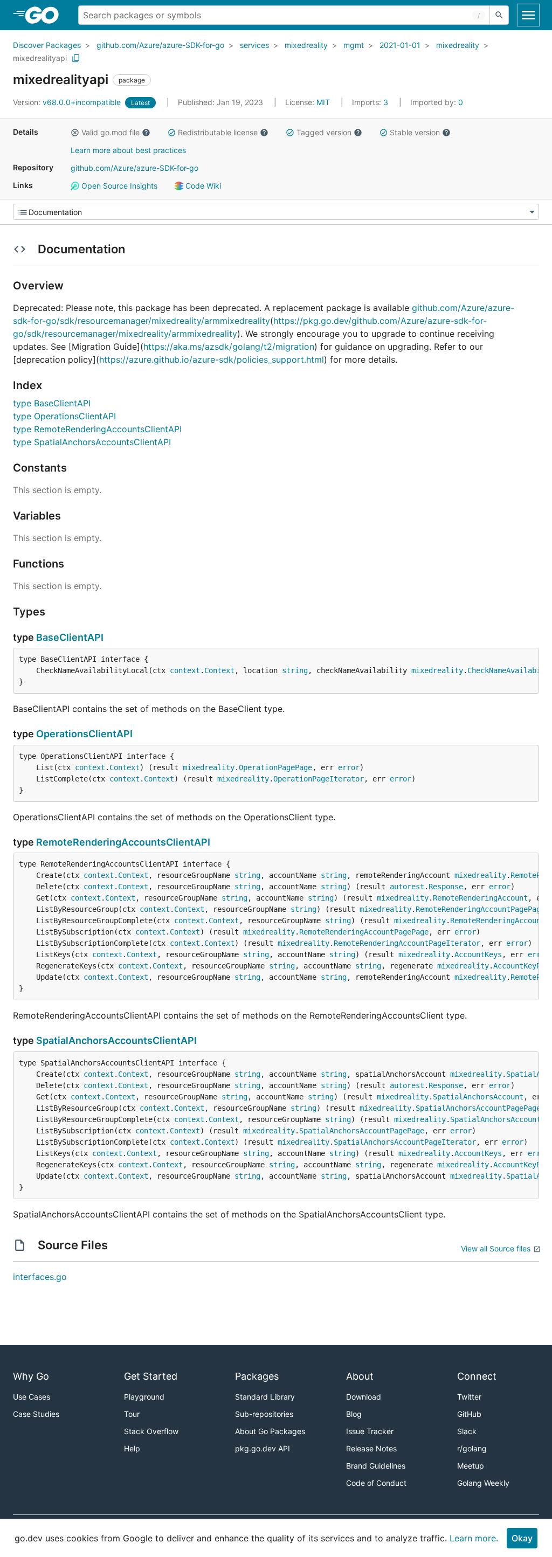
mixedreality (306, 45)
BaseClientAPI (70, 637)
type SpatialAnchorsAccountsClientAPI (92, 442)
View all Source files (495, 1248)
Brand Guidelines (375, 1465)
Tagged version (324, 132)
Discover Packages (47, 45)
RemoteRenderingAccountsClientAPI (123, 842)
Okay (522, 1538)
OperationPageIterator (318, 778)
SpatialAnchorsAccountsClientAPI (116, 1040)
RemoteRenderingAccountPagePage (480, 909)
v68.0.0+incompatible (68, 102)
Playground (144, 1396)
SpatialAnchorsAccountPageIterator (405, 1142)
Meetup (470, 1465)
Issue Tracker (370, 1431)
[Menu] (276, 212)
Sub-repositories (264, 1413)
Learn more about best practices (128, 150)
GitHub (469, 1413)
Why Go (31, 1376)
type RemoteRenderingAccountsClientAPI (97, 429)
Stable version (415, 132)
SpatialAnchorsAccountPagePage (478, 1108)
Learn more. (474, 1538)
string (295, 670)
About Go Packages (270, 1431)
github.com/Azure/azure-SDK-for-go (160, 45)
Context (219, 670)
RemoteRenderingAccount (480, 898)
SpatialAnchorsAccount (478, 1096)
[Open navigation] (528, 15)
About (360, 1376)
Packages (257, 1376)
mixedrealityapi (40, 58)
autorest (407, 886)
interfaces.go (40, 1276)
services (254, 45)
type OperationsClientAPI (64, 416)
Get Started (150, 1376)
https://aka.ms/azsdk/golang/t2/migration (228, 346)
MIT (323, 102)
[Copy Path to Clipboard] (76, 58)
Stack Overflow (151, 1431)
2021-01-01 (400, 45)
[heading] (45, 15)
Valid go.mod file (110, 132)
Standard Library (265, 1396)
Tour (132, 1413)
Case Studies (36, 1413)
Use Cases (31, 1396)
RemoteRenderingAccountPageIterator (407, 943)
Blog (354, 1413)
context (185, 670)
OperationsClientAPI (84, 733)
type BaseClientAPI (52, 403)
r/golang (472, 1448)
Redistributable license (218, 132)
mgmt (353, 45)
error (349, 767)
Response (446, 886)
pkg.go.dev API (262, 1448)
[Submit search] (499, 15)
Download (363, 1396)
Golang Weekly (483, 1482)
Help (132, 1448)
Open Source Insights (118, 185)
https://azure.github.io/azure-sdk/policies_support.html (211, 359)
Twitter (469, 1396)
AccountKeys (478, 954)
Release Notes (371, 1448)
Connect (476, 1376)
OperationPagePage (275, 767)
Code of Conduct (376, 1482)
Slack (467, 1431)
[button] (75, 132)
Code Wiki (202, 185)
